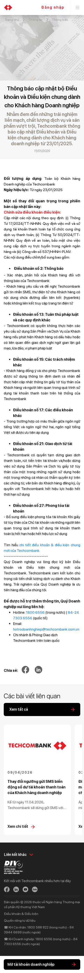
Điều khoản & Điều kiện (21, 914)
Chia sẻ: (11, 670)
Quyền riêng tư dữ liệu (19, 920)
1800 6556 (35, 612)
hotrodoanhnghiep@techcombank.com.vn (46, 629)
